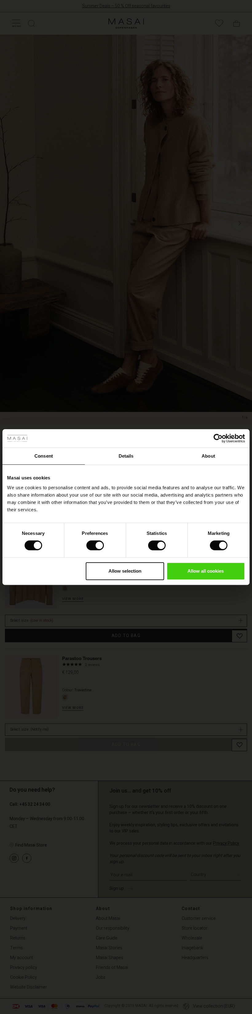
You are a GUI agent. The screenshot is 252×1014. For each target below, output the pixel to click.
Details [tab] (126, 456)
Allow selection (124, 571)
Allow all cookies (205, 571)
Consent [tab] (43, 456)
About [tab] (208, 456)
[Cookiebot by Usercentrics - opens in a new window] (218, 438)
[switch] (95, 545)
